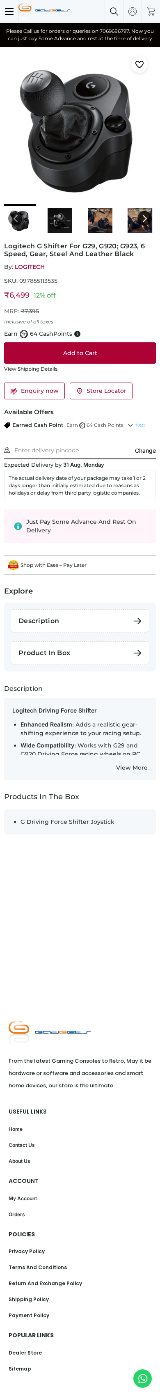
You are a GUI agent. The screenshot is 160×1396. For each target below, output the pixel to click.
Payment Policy (29, 1315)
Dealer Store (25, 1352)
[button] (63, 425)
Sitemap (20, 1368)
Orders (17, 1214)
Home (16, 1129)
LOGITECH (30, 266)
